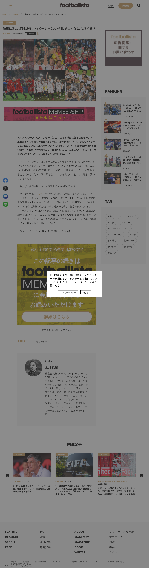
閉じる (85, 293)
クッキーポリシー (68, 293)
